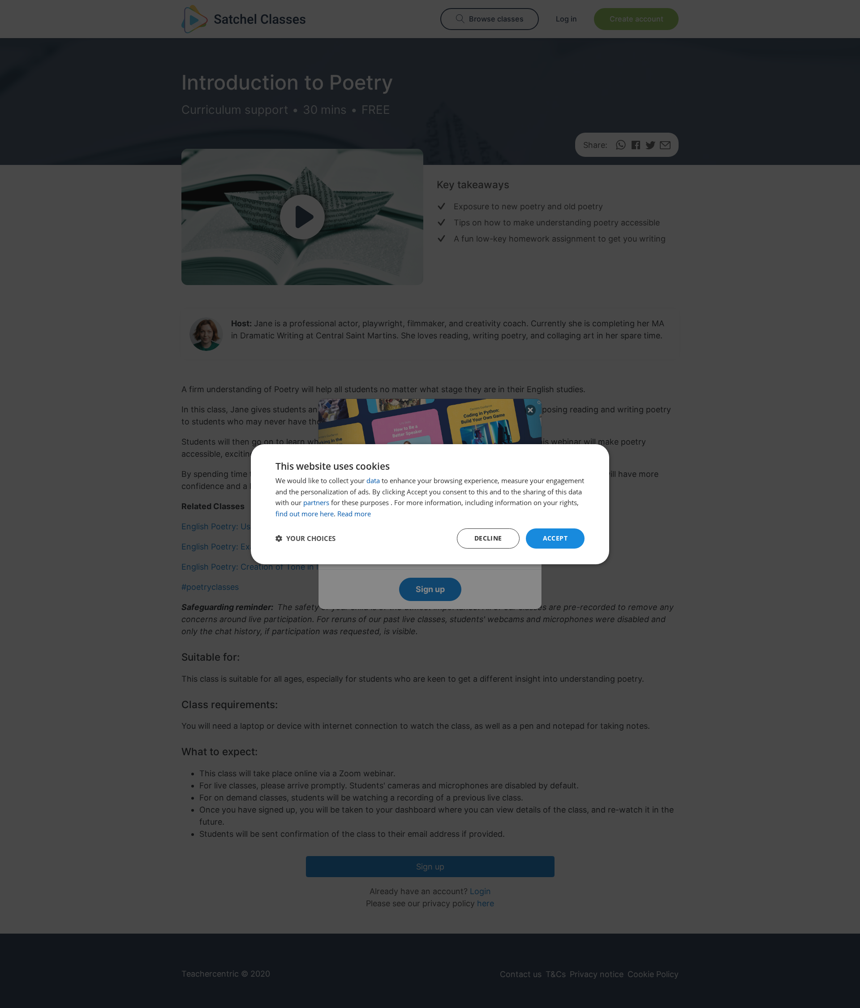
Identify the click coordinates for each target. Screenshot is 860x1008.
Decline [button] (488, 538)
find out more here (304, 513)
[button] (305, 538)
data (373, 480)
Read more (354, 513)
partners (316, 502)
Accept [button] (555, 538)
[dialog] (430, 504)
